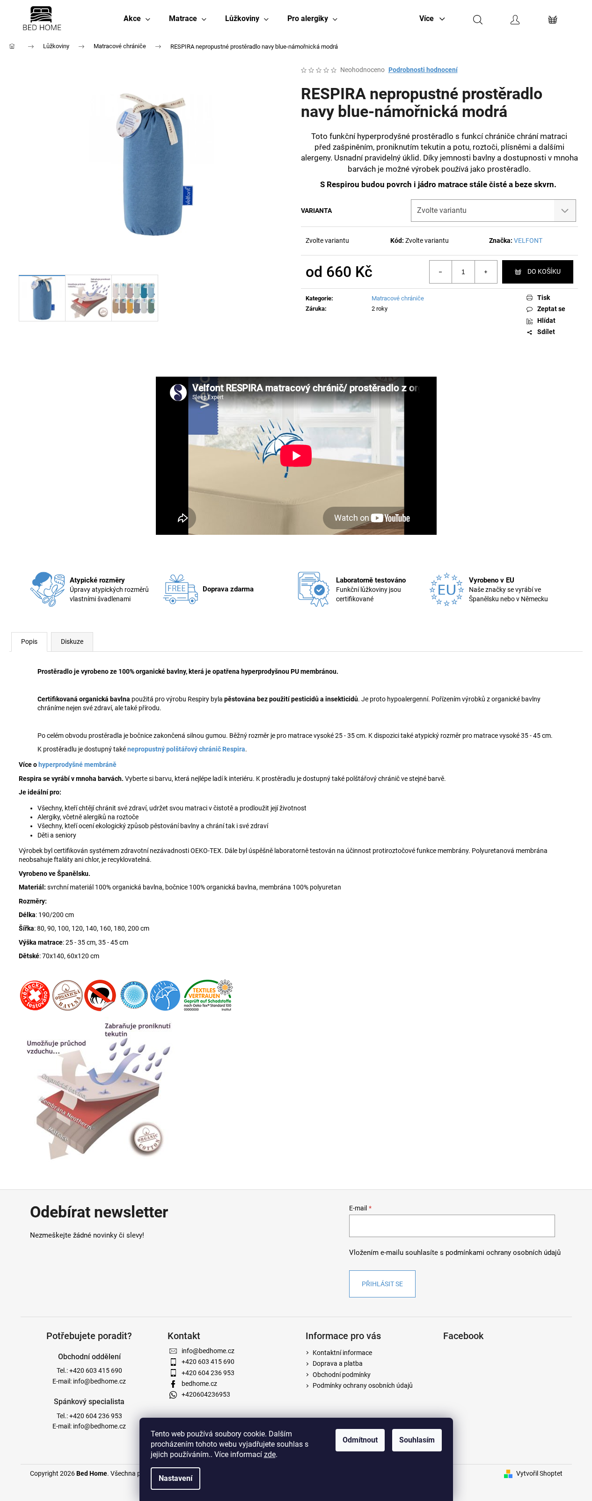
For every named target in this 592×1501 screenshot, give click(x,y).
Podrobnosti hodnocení (423, 69)
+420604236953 (206, 1394)
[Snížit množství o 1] (441, 272)
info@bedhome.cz (99, 1381)
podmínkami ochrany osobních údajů (503, 1252)
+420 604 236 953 (95, 1416)
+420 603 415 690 (95, 1370)
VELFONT (528, 240)
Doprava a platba (338, 1363)
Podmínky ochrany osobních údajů (363, 1385)
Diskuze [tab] (72, 641)
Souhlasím (417, 1439)
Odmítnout (360, 1439)
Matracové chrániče (398, 298)
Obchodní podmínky (342, 1374)
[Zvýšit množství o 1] (486, 272)
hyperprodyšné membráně (77, 764)
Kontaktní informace (342, 1352)
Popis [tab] (29, 641)
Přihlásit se (382, 1284)
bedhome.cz (199, 1383)
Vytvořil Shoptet (539, 1473)
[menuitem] (137, 18)
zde (270, 1454)
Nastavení (175, 1478)
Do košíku (544, 271)
